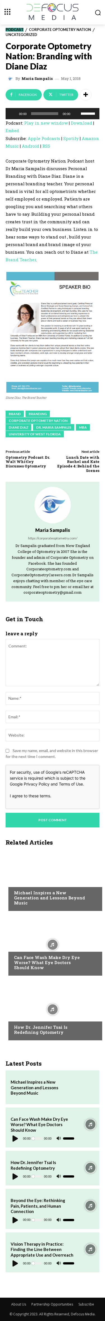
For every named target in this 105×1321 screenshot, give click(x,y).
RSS (46, 146)
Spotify (71, 138)
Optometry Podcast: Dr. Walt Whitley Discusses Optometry (28, 462)
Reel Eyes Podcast (31, 882)
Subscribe (86, 1304)
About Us (18, 1304)
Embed (12, 130)
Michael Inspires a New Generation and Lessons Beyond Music (49, 898)
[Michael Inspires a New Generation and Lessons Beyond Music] (52, 880)
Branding (38, 414)
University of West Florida (35, 434)
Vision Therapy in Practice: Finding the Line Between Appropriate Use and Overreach (42, 1249)
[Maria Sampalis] (11, 78)
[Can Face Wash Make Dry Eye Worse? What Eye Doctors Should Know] (52, 945)
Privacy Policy (37, 784)
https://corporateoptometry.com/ (52, 538)
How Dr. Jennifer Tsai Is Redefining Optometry (40, 1029)
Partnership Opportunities (52, 1304)
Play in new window (46, 123)
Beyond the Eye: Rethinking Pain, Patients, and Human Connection (38, 1206)
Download (81, 123)
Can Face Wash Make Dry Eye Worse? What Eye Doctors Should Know (47, 962)
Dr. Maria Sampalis (53, 427)
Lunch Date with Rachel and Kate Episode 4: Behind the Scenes (78, 464)
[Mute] (76, 113)
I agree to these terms (30, 795)
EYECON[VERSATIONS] (33, 1016)
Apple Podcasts (44, 138)
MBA (83, 427)
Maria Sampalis (37, 78)
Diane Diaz (18, 427)
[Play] (13, 113)
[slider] (89, 113)
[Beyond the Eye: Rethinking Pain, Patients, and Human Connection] (90, 1205)
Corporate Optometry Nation (60, 29)
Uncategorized (21, 35)
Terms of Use (71, 784)
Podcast (15, 29)
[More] (86, 94)
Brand (15, 414)
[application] (52, 113)
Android (30, 146)
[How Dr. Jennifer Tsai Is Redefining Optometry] (52, 1009)
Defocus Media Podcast (37, 946)
